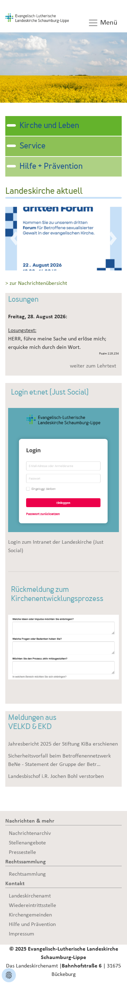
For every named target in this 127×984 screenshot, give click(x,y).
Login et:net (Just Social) (50, 393)
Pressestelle (22, 852)
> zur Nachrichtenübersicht (36, 283)
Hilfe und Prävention (32, 924)
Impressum (21, 934)
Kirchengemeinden (30, 915)
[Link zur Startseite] (37, 17)
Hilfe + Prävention (51, 166)
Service (32, 146)
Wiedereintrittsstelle (32, 905)
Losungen (23, 300)
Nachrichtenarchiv (30, 833)
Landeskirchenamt (30, 896)
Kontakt (15, 883)
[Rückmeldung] (63, 646)
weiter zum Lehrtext (93, 366)
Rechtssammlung (25, 861)
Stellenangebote (27, 842)
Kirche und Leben (49, 126)
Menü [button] (107, 22)
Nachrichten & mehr (29, 821)
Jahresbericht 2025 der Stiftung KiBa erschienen (63, 744)
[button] (14, 238)
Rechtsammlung (27, 874)
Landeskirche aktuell (44, 191)
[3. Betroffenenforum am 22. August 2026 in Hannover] (63, 238)
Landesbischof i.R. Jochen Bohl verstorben (56, 776)
